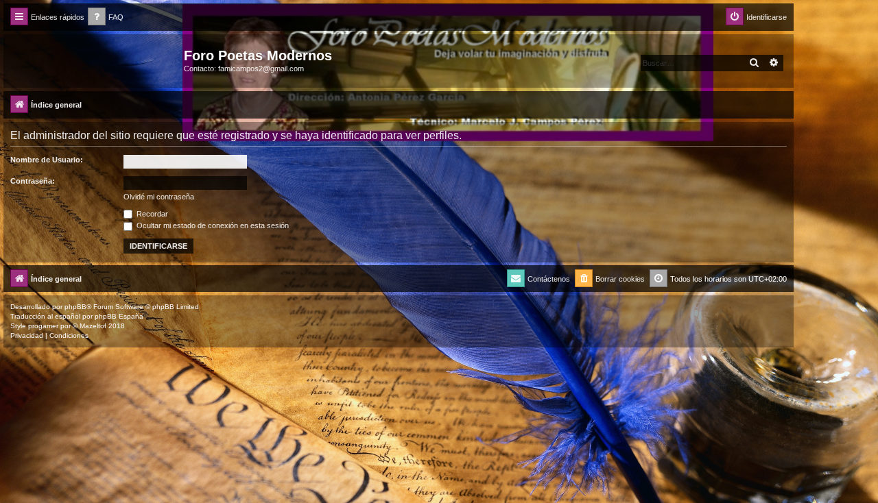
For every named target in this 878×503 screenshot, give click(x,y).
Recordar (151, 214)
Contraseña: (32, 181)
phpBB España (119, 316)
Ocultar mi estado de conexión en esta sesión (211, 225)
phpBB (75, 306)
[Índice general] (95, 60)
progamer (43, 326)
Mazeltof (93, 326)
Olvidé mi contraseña (158, 197)
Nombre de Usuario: (46, 160)
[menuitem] (105, 17)
